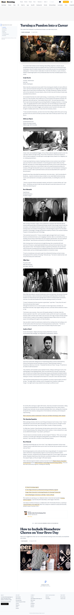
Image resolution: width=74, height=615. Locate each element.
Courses (17, 603)
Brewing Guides (19, 600)
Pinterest (32, 606)
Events (45, 1)
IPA (18, 5)
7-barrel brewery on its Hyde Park (31, 504)
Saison (66, 5)
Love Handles (60, 5)
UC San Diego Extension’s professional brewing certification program (41, 489)
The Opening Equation (5, 34)
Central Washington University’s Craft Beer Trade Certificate (39, 494)
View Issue (30, 516)
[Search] (60, 2)
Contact (32, 597)
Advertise (47, 597)
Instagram (33, 603)
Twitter (32, 601)
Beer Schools (4, 35)
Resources (40, 1)
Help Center (33, 600)
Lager (28, 5)
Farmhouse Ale (39, 5)
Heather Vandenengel (25, 32)
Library (17, 606)
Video (14, 5)
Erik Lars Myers (4, 28)
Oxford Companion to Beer (20, 601)
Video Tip (23, 5)
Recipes (21, 1)
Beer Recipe (4, 5)
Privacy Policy (62, 597)
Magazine (17, 605)
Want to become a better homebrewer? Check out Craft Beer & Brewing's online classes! (44, 415)
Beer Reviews (18, 598)
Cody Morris (4, 27)
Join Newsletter (5, 603)
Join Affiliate (48, 598)
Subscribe (66, 1)
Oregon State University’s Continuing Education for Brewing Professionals (42, 492)
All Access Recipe (52, 5)
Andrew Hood (4, 32)
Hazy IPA (32, 5)
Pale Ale (45, 5)
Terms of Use (62, 598)
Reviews (25, 1)
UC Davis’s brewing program (32, 487)
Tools (34, 1)
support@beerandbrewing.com (36, 598)
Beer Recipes (18, 597)
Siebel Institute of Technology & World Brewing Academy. (48, 462)
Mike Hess (3, 31)
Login (71, 1)
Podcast (30, 1)
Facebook (32, 605)
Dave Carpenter (24, 541)
